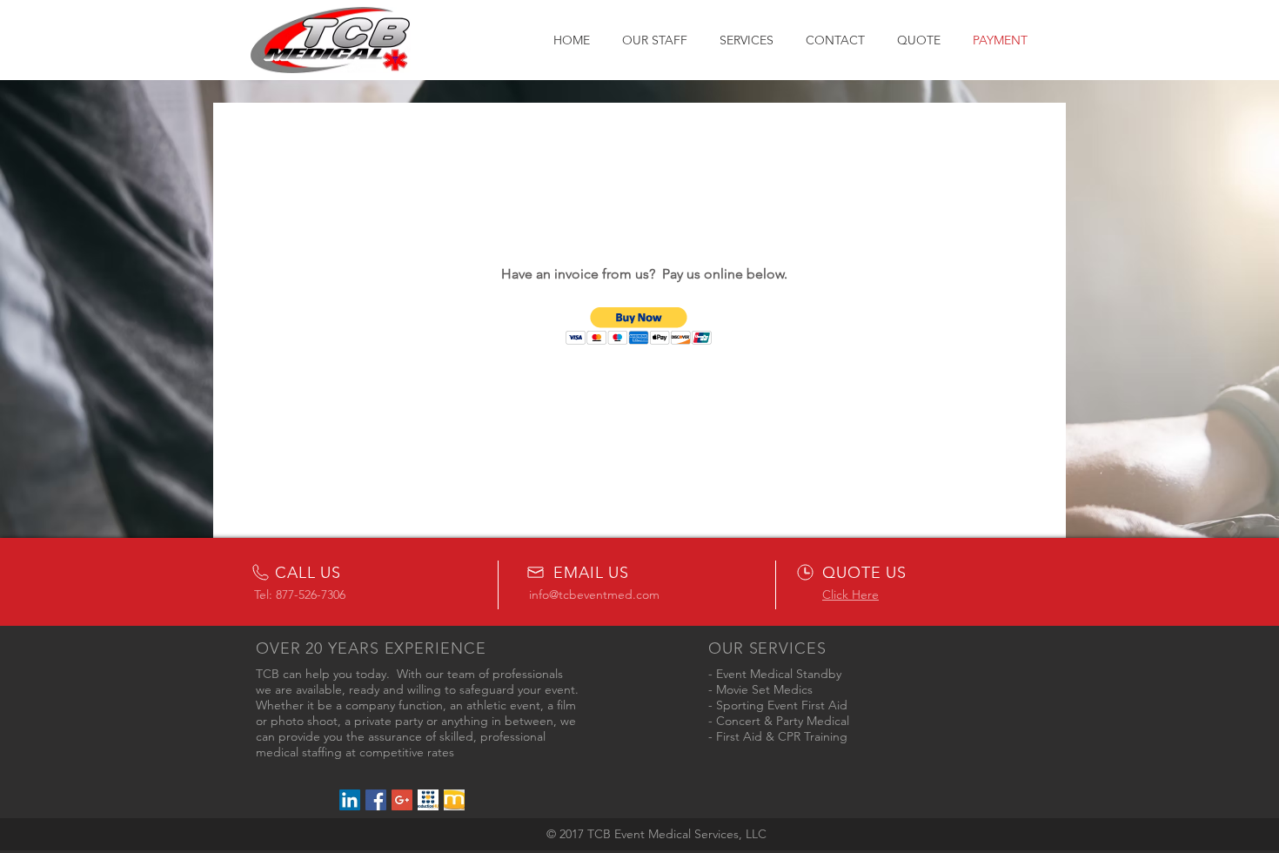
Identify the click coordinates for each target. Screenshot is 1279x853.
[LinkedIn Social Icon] (349, 799)
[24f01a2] (428, 799)
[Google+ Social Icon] (402, 799)
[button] (639, 326)
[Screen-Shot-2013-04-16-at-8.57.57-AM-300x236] (454, 799)
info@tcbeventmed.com (594, 594)
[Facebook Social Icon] (375, 799)
